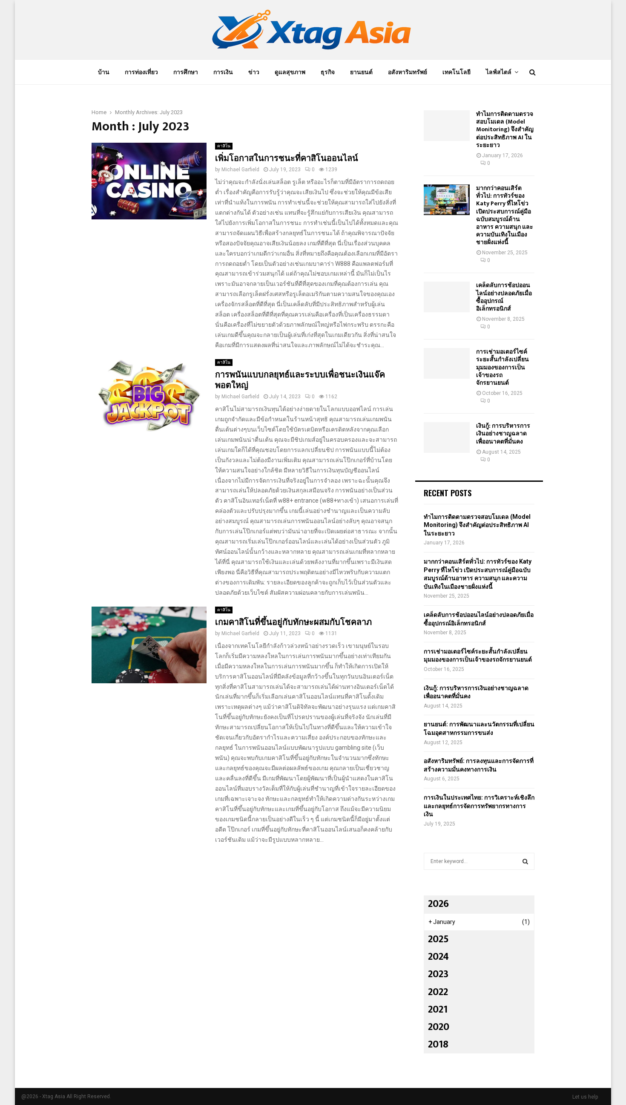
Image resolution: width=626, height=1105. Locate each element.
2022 (438, 992)
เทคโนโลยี (456, 72)
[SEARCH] (525, 861)
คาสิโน (223, 146)
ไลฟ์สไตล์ (498, 72)
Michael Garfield (240, 170)
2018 (438, 1044)
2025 (438, 939)
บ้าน (103, 72)
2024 (438, 956)
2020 (438, 1027)
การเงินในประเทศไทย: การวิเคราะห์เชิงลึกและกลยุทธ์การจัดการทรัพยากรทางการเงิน (479, 805)
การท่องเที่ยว (141, 72)
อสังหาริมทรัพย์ (407, 72)
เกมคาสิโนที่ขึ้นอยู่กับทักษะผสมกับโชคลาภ (293, 622)
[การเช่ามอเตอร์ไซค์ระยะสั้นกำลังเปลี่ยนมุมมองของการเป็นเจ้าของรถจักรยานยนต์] (447, 363)
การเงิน (223, 72)
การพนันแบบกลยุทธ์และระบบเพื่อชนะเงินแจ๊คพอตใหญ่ (300, 380)
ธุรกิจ (328, 72)
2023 (438, 974)
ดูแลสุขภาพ (290, 72)
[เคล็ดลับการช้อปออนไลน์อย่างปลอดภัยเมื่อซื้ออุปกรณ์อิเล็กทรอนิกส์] (447, 297)
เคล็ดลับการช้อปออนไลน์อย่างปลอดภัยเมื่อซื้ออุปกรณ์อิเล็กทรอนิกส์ (504, 297)
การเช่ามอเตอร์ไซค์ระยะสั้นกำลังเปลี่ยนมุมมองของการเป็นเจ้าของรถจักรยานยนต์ (502, 367)
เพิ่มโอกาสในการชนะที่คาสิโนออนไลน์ (286, 158)
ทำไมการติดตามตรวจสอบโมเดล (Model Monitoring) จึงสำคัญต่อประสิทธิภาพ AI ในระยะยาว (505, 129)
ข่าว (253, 72)
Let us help (585, 1097)
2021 (438, 1009)
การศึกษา (185, 72)
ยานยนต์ (361, 72)
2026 (438, 903)
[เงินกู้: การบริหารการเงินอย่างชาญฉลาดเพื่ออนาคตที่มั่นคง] (447, 437)
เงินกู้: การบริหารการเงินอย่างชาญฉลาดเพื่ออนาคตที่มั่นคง (503, 433)
